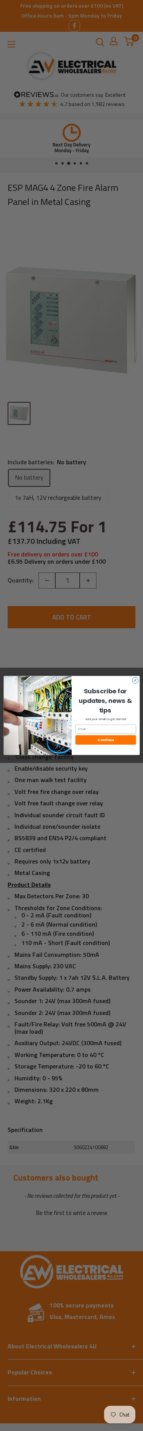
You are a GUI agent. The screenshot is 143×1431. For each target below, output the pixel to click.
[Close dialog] (135, 680)
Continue (105, 740)
